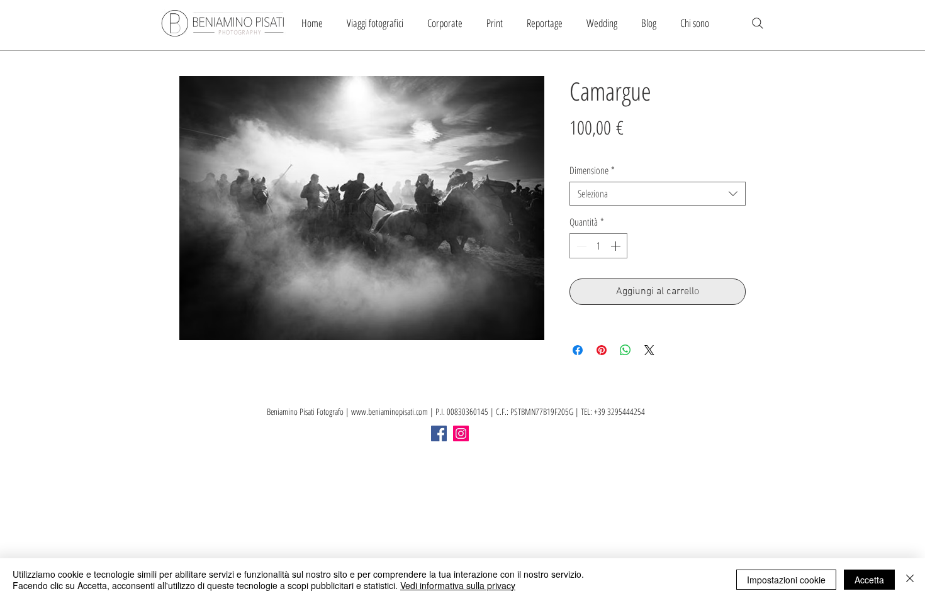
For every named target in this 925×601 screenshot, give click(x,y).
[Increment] (616, 246)
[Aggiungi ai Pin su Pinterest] (601, 350)
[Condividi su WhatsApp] (625, 350)
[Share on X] (649, 350)
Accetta (869, 579)
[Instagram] (461, 433)
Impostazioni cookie (786, 579)
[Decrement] (580, 246)
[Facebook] (439, 433)
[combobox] (657, 194)
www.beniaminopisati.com (389, 411)
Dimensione (592, 170)
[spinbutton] (598, 246)
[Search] (757, 23)
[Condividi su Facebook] (577, 350)
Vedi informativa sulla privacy (457, 585)
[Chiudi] (909, 579)
